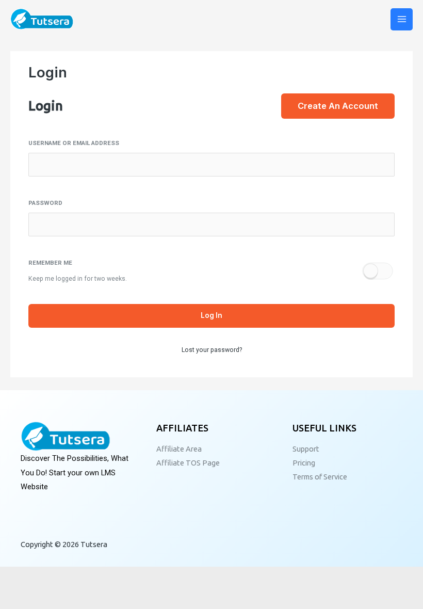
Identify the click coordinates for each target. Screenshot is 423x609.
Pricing (303, 462)
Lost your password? (212, 350)
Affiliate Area (179, 448)
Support (305, 448)
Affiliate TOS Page (188, 462)
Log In (211, 315)
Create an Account (338, 106)
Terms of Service (319, 476)
